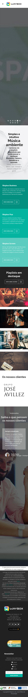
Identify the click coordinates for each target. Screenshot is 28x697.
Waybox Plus (7, 593)
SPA (7, 584)
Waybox (18, 581)
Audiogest (11, 584)
